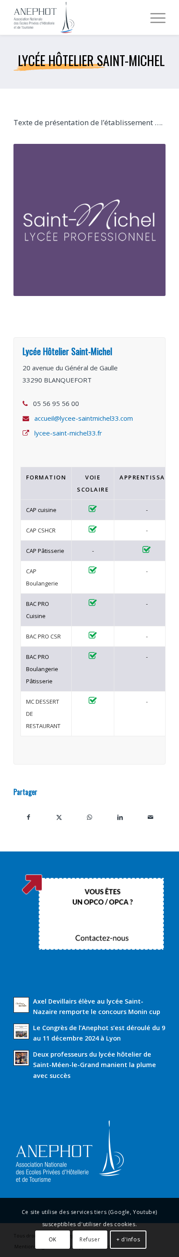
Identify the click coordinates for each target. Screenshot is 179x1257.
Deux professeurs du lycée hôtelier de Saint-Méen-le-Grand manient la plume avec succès (94, 1065)
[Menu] (154, 17)
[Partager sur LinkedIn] (120, 817)
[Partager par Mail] (150, 817)
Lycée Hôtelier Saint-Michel (91, 60)
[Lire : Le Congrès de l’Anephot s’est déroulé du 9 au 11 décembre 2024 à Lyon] (21, 1031)
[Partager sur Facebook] (28, 817)
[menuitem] (154, 17)
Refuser (90, 1239)
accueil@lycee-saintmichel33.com (83, 418)
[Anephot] (74, 17)
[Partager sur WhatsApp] (89, 817)
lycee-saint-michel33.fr (68, 433)
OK (52, 1239)
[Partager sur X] (59, 817)
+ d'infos (128, 1239)
